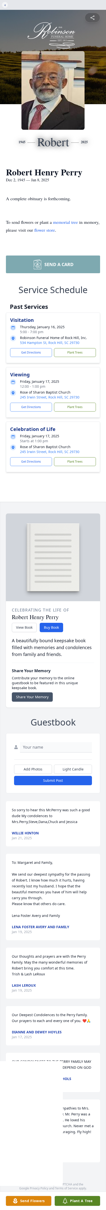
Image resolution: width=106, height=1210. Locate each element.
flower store (44, 230)
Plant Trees (75, 352)
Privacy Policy (39, 1188)
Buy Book (51, 627)
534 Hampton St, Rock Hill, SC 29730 (49, 342)
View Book (24, 627)
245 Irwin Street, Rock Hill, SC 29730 (49, 397)
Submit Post (53, 780)
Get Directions (31, 352)
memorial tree (65, 222)
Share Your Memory (32, 697)
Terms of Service (66, 1188)
